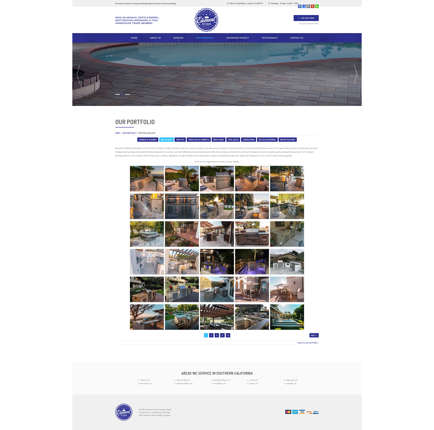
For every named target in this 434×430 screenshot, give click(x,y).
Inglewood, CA (291, 380)
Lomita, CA (253, 380)
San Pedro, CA (145, 384)
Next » (314, 335)
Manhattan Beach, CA (221, 380)
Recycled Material (267, 139)
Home (134, 38)
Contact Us (296, 38)
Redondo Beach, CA (184, 384)
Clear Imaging (157, 415)
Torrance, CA (145, 380)
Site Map (166, 412)
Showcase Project (237, 38)
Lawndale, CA (291, 384)
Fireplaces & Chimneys (198, 139)
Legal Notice (156, 412)
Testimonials (269, 38)
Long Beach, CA (219, 384)
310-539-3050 (307, 18)
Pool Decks (233, 139)
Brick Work (218, 139)
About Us (155, 38)
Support (167, 415)
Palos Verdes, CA (183, 380)
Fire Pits (180, 139)
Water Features (287, 139)
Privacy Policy (144, 412)
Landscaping (248, 139)
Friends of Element (148, 139)
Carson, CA (253, 384)
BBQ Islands (166, 139)
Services (178, 38)
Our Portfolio (205, 38)
